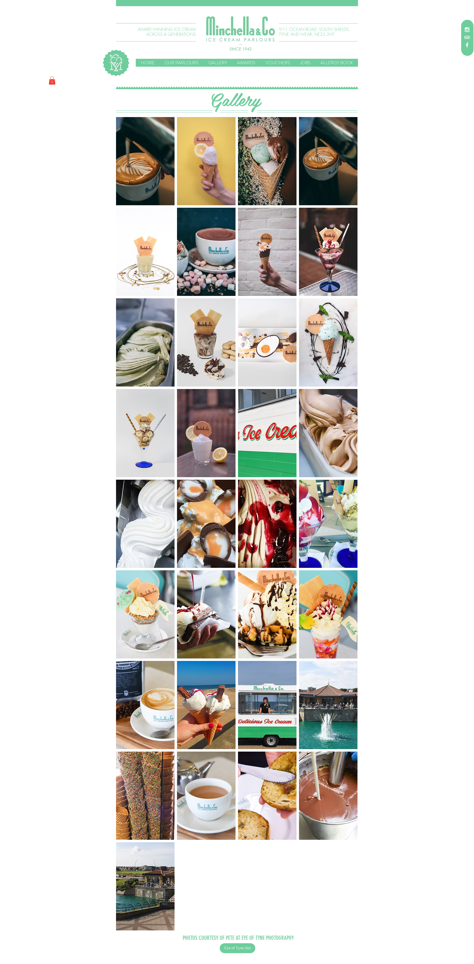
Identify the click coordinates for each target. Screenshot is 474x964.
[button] (237, 3)
